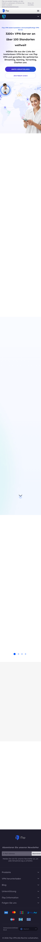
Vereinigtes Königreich (19, 188)
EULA (5, 930)
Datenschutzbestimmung (10, 7)
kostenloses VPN (24, 412)
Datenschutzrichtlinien (10, 928)
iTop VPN (5, 11)
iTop (20, 837)
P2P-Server (8, 499)
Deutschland (16, 174)
